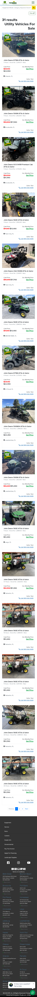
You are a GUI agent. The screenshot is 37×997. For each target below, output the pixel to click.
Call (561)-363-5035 (26, 81)
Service (6, 827)
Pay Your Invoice (9, 849)
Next (26, 809)
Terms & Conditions (18, 872)
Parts (6, 831)
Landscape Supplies (10, 857)
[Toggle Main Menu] (33, 2)
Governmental (8, 844)
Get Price (29, 69)
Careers (6, 836)
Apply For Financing (10, 853)
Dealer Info (7, 840)
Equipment (7, 823)
